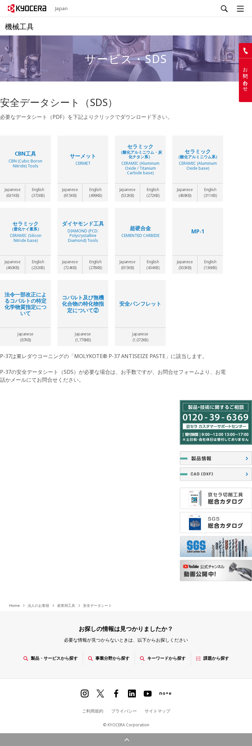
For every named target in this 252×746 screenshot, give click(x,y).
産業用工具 (66, 605)
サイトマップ (157, 711)
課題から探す (216, 658)
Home (14, 605)
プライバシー (124, 711)
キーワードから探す (166, 658)
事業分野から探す (112, 658)
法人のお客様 (38, 605)
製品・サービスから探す (54, 658)
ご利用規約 (92, 711)
